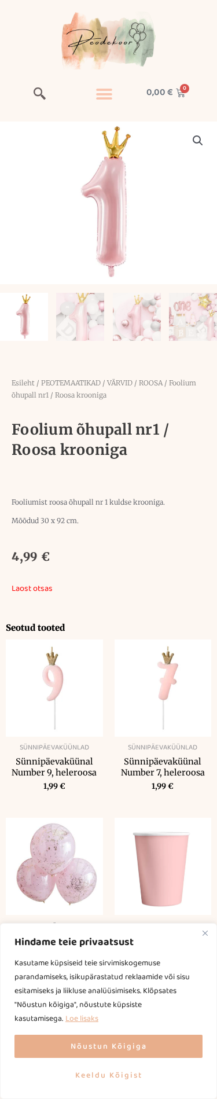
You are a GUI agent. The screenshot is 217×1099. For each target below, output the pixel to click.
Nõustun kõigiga (109, 1046)
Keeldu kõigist (108, 1075)
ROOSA (151, 382)
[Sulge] (205, 933)
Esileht (23, 382)
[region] (108, 1011)
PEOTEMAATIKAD (71, 382)
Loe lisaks (81, 1018)
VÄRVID (120, 382)
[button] (40, 95)
